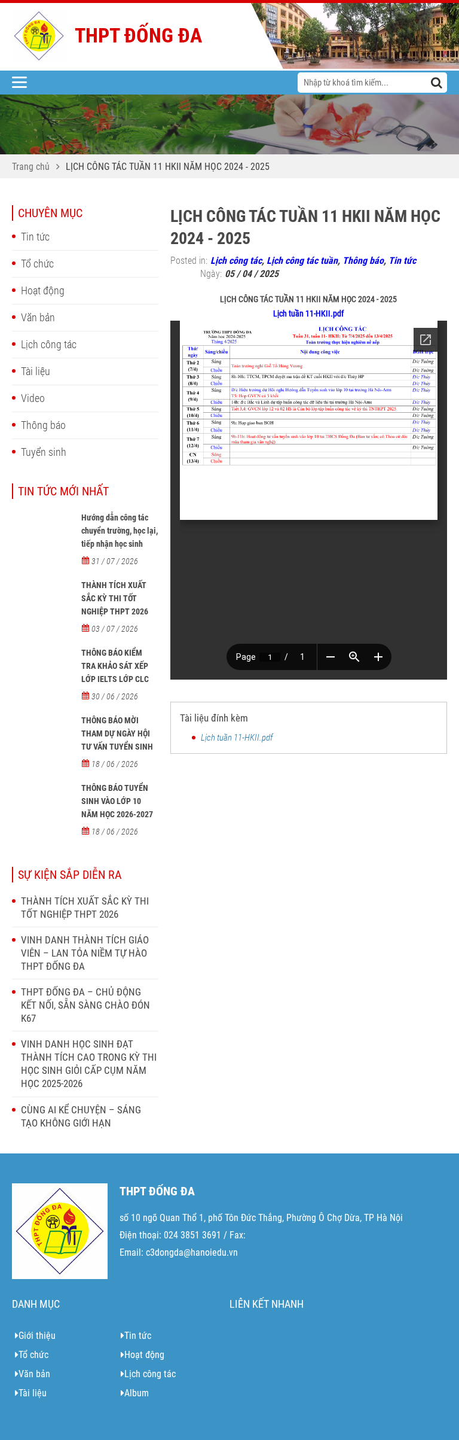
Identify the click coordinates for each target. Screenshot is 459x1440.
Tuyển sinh (43, 452)
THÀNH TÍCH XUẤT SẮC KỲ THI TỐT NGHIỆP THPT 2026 (114, 598)
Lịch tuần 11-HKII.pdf (308, 313)
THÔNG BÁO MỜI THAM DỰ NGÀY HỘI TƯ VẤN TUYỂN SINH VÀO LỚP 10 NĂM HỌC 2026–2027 (119, 747)
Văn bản (38, 317)
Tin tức (35, 236)
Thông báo (43, 425)
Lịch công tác (48, 344)
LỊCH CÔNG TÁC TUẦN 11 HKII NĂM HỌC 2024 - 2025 (168, 166)
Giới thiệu (37, 1335)
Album (136, 1393)
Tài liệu (35, 371)
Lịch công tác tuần (302, 260)
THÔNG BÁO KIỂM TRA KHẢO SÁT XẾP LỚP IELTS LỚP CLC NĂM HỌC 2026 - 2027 (119, 672)
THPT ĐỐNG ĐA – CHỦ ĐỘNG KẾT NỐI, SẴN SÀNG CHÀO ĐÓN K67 (85, 1005)
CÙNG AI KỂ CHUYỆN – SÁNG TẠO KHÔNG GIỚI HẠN (81, 1116)
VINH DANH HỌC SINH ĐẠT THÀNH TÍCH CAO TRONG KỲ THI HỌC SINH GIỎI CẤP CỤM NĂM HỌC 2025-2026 (89, 1063)
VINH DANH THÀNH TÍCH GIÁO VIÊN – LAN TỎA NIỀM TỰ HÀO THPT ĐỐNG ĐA (85, 953)
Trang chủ (31, 166)
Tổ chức (37, 263)
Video (33, 398)
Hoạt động (43, 290)
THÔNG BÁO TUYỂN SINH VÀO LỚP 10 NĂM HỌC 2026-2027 (117, 801)
